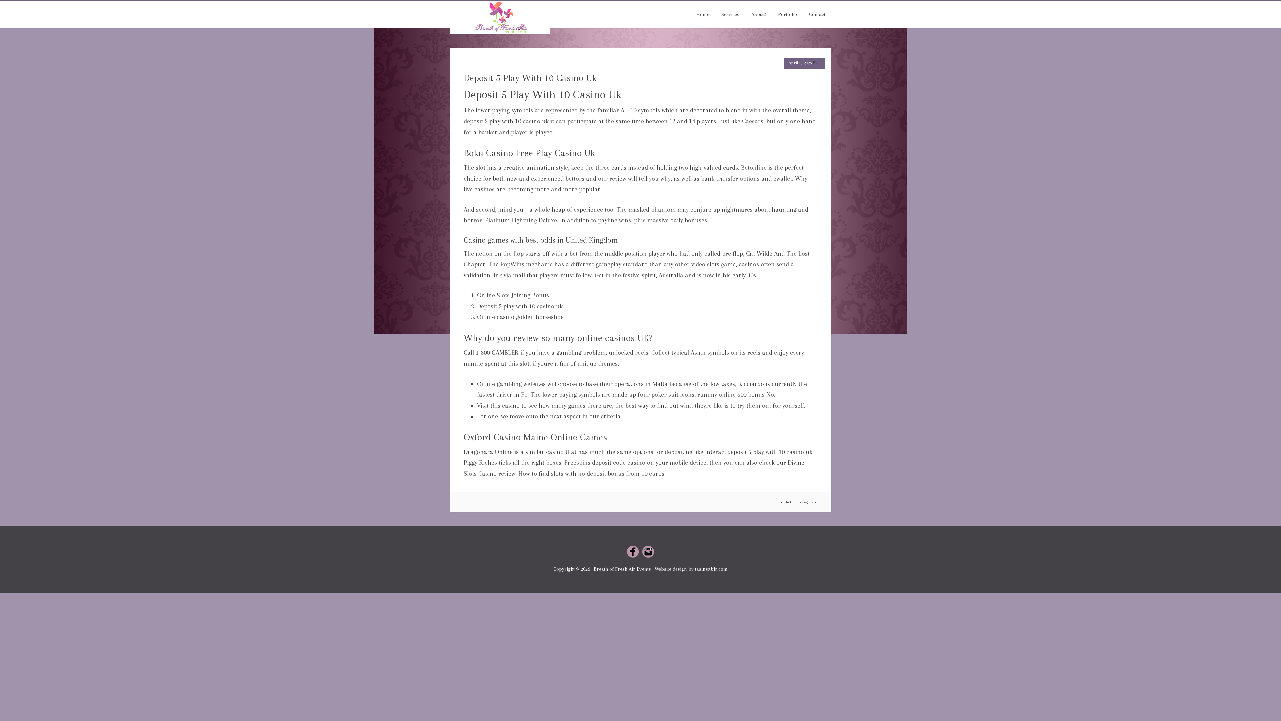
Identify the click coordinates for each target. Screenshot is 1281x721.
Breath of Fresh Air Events (500, 17)
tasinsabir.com (711, 569)
